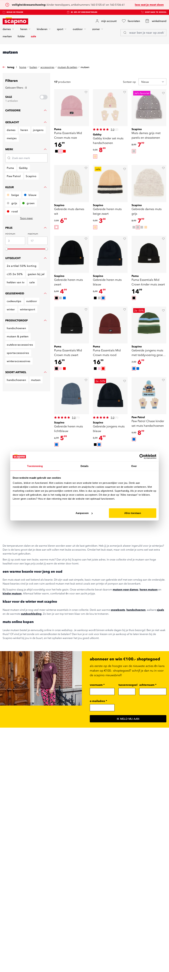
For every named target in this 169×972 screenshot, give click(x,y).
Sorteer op (129, 81)
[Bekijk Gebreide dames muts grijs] (149, 183)
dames (7, 29)
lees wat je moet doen (149, 4)
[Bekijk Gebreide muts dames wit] (71, 183)
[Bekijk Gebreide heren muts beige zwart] (110, 183)
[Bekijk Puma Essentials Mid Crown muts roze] (71, 107)
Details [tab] (85, 465)
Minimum (10, 233)
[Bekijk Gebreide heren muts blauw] (110, 254)
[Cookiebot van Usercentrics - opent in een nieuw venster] (141, 456)
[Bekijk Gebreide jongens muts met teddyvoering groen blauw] (149, 325)
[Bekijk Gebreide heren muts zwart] (71, 254)
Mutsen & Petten (67, 67)
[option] (56, 151)
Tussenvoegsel (127, 684)
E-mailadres (98, 701)
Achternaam (147, 684)
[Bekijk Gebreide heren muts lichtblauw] (71, 395)
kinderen (42, 29)
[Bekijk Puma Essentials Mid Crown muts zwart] (71, 325)
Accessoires (47, 67)
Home (22, 67)
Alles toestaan (132, 513)
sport (60, 29)
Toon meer (26, 218)
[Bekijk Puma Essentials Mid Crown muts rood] (110, 325)
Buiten (33, 67)
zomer (96, 29)
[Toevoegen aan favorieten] (86, 92)
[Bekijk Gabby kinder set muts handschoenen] (110, 107)
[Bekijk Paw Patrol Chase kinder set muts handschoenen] (149, 395)
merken (7, 36)
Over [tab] (134, 465)
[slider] (6, 249)
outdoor (78, 29)
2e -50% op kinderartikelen (84, 12)
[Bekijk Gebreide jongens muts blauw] (110, 395)
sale (33, 36)
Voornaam (97, 684)
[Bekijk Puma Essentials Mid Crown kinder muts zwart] (149, 254)
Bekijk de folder (15, 12)
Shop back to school (155, 12)
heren (23, 29)
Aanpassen (82, 513)
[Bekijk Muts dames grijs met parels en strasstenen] (149, 107)
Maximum (33, 233)
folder (21, 36)
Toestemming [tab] (35, 465)
